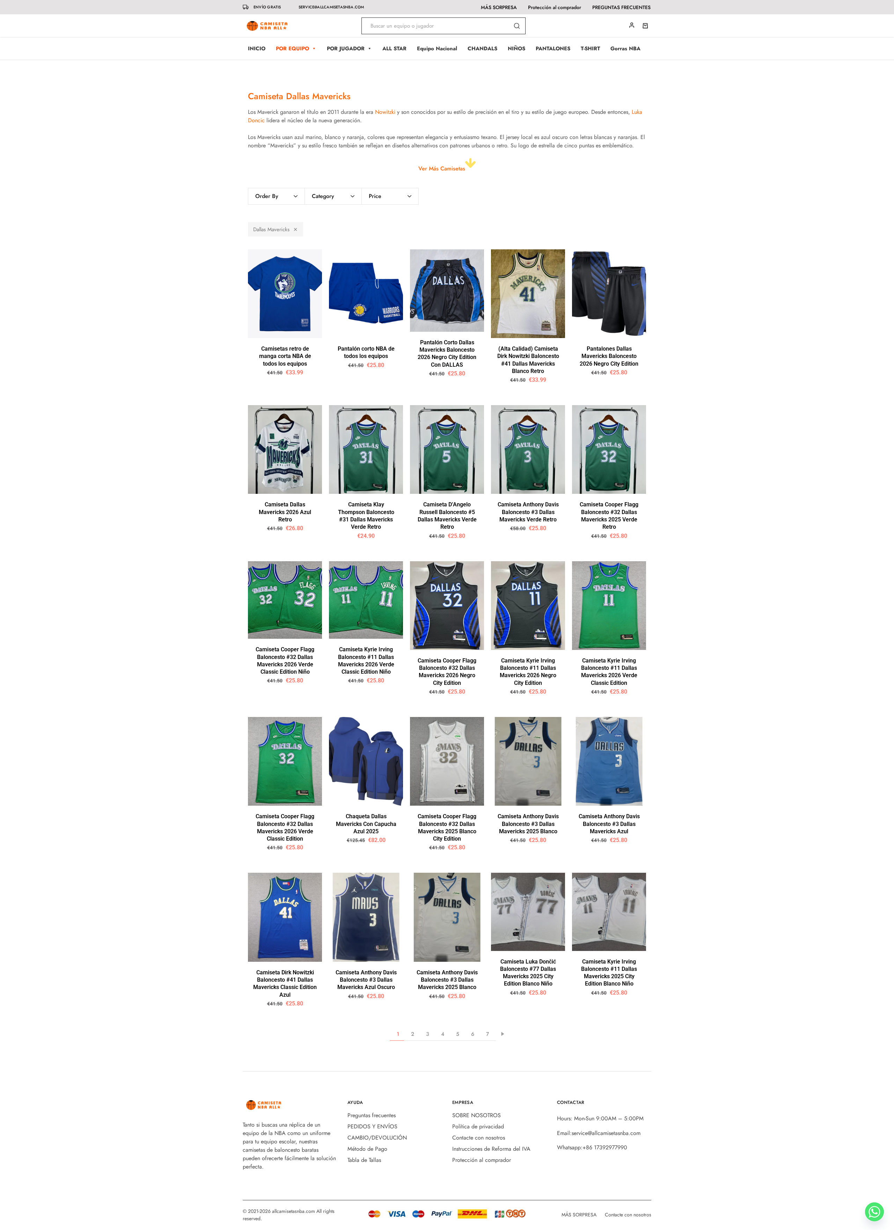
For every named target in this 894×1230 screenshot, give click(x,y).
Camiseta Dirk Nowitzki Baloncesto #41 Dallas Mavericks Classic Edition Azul (285, 983)
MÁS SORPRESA (499, 7)
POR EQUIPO (292, 48)
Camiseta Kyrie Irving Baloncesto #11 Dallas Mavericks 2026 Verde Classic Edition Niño (366, 660)
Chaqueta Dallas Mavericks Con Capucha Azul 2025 (366, 824)
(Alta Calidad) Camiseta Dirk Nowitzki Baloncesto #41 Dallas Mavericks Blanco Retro (528, 359)
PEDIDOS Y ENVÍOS (372, 1126)
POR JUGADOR (346, 48)
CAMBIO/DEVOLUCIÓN (377, 1138)
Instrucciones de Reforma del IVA (491, 1149)
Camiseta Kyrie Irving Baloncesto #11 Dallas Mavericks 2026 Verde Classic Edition (609, 671)
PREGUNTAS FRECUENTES (621, 7)
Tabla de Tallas (364, 1160)
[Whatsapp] (874, 1211)
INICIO (256, 48)
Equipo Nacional (437, 48)
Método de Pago (367, 1149)
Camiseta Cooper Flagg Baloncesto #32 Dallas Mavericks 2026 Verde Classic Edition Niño (285, 660)
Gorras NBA (625, 48)
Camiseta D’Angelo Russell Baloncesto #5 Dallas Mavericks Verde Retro (447, 515)
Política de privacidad (478, 1126)
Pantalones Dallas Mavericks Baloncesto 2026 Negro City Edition (609, 356)
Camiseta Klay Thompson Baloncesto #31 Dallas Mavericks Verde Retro (366, 515)
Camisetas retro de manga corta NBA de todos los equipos (285, 356)
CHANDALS (482, 48)
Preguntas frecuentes (371, 1115)
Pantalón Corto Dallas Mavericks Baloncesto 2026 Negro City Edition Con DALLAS (447, 353)
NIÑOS (516, 48)
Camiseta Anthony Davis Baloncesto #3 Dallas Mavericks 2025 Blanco (528, 824)
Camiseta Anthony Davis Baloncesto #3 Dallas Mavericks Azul (609, 824)
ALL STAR (394, 48)
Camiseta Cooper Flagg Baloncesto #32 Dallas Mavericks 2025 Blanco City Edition (447, 827)
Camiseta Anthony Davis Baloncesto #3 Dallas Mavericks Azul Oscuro (366, 980)
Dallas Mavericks (271, 229)
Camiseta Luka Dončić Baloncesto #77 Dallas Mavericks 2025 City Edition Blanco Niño (528, 972)
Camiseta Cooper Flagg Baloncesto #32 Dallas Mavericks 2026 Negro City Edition (447, 671)
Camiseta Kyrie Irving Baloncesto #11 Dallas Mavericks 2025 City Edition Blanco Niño (609, 972)
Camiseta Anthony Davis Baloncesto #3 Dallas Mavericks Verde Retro (528, 512)
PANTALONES (553, 48)
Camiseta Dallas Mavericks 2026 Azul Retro (285, 512)
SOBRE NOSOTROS (476, 1115)
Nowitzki (385, 112)
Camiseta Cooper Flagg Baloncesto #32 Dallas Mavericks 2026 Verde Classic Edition (285, 827)
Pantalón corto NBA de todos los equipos (366, 352)
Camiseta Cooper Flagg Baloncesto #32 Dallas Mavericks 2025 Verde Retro (609, 515)
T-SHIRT (590, 48)
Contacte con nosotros (478, 1138)
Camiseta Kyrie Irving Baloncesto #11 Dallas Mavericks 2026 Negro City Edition (528, 671)
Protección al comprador (554, 7)
